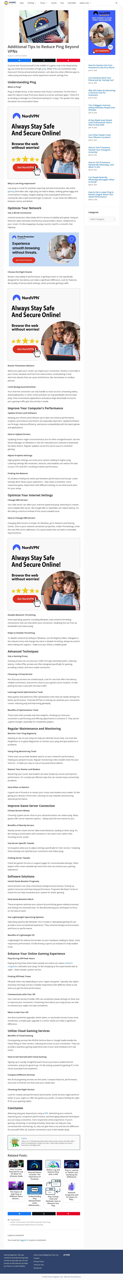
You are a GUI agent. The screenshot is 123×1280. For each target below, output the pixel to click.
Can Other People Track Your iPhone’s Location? (99, 136)
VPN (46, 1113)
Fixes (62, 3)
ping (44, 68)
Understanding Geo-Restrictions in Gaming (26, 1225)
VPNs (54, 68)
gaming (11, 191)
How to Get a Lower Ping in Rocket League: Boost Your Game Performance (101, 194)
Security (54, 3)
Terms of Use (39, 1265)
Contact (36, 1258)
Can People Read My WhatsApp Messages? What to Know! (101, 179)
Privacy (42, 3)
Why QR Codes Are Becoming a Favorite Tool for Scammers (101, 92)
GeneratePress (76, 1277)
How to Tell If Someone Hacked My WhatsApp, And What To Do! (101, 164)
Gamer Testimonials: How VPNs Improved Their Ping (30, 1222)
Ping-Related (15, 1220)
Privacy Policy (39, 1261)
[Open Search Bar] (116, 3)
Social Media (72, 3)
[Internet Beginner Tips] (10, 3)
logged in (24, 1240)
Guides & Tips (84, 3)
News (22, 3)
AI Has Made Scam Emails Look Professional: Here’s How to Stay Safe (100, 122)
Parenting (31, 3)
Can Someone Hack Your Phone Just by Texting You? (101, 79)
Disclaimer (38, 1268)
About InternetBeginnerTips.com (46, 1255)
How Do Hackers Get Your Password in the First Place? (101, 66)
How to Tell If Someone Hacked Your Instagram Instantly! (99, 149)
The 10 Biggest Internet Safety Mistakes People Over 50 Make (101, 107)
